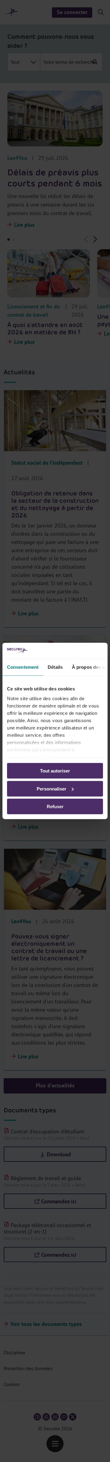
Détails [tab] (55, 667)
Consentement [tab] (22, 667)
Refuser (55, 806)
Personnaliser (51, 788)
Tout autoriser (55, 770)
